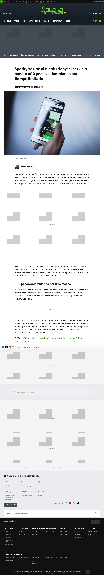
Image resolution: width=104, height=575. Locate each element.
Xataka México (9, 557)
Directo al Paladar (52, 531)
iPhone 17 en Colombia (27, 55)
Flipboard (38, 87)
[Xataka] (1, 1)
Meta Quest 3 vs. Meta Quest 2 (76, 468)
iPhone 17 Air (88, 55)
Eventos (40, 486)
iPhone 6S (40, 492)
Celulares (8, 482)
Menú (8, 13)
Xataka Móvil (9, 534)
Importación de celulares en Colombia (10, 498)
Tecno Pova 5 (41, 468)
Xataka (7, 531)
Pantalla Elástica (26, 496)
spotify (37, 347)
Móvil (37, 21)
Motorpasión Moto (64, 535)
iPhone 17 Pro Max (56, 55)
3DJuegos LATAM (24, 557)
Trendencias (78, 531)
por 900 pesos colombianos (34, 183)
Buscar (96, 514)
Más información (67, 573)
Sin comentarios (23, 87)
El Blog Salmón (92, 531)
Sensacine (35, 531)
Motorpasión (64, 531)
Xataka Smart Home (9, 541)
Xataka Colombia (52, 10)
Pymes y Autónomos (91, 535)
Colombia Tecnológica (16, 21)
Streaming (27, 347)
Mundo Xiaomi (9, 544)
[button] (28, 166)
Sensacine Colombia (35, 562)
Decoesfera (77, 534)
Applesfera (8, 537)
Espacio (45, 21)
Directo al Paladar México (52, 558)
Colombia (24, 492)
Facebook (89, 21)
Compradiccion (79, 537)
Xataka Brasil (9, 560)
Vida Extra (22, 534)
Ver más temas (10, 505)
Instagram (96, 21)
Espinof (34, 534)
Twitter (85, 21)
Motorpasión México (64, 558)
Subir (94, 522)
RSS (74, 503)
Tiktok (93, 21)
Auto (31, 21)
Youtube (100, 21)
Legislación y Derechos (9, 487)
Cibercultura (57, 21)
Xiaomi (39, 496)
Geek (68, 21)
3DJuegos (22, 531)
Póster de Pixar (29, 468)
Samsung (97, 55)
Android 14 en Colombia (56, 468)
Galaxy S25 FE (76, 55)
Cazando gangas (26, 486)
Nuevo (95, 13)
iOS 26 (67, 55)
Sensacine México (35, 558)
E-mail (42, 87)
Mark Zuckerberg (42, 55)
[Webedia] (10, 521)
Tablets (23, 482)
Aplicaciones (41, 482)
